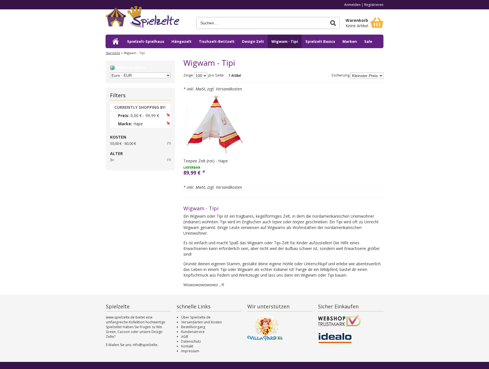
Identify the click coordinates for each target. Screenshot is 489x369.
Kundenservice (193, 331)
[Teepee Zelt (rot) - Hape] (214, 123)
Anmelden (352, 4)
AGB (184, 336)
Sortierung (340, 75)
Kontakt (187, 346)
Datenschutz (191, 341)
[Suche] (333, 23)
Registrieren (373, 4)
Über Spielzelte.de (196, 317)
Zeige (188, 75)
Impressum (190, 351)
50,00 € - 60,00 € (123, 143)
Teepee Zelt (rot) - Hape (205, 161)
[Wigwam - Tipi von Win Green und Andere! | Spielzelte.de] (148, 19)
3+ (112, 159)
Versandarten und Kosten (201, 322)
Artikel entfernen (168, 114)
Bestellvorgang (193, 327)
